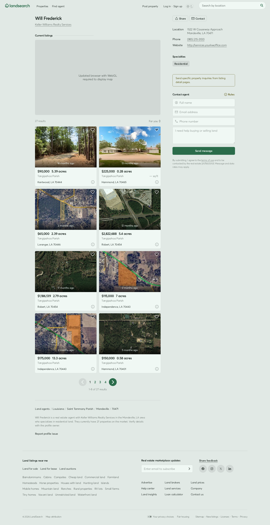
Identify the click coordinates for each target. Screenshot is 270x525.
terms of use (207, 160)
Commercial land (95, 477)
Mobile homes (30, 488)
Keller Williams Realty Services (53, 24)
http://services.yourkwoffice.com (207, 45)
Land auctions (67, 468)
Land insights (149, 494)
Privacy (244, 516)
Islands (105, 483)
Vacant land (45, 494)
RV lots (98, 488)
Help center (148, 488)
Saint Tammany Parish (80, 408)
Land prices (197, 482)
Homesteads (29, 483)
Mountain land (50, 488)
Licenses (225, 516)
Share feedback (208, 460)
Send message (203, 150)
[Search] (262, 5)
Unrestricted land (65, 494)
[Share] (180, 18)
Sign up (177, 6)
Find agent (58, 6)
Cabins (47, 477)
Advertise (146, 482)
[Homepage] (15, 5)
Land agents (42, 408)
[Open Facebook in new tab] (203, 469)
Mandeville (102, 408)
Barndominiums (31, 477)
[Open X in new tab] (221, 469)
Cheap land (75, 477)
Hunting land (90, 483)
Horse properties (48, 483)
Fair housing (183, 516)
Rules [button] (231, 94)
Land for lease (48, 468)
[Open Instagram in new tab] (212, 469)
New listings (212, 516)
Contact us (197, 494)
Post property (150, 6)
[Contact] (198, 18)
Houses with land (71, 483)
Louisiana (58, 408)
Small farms (112, 488)
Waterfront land (87, 494)
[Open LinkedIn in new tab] (230, 469)
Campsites (60, 477)
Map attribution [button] (53, 516)
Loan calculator (174, 494)
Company (196, 488)
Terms (235, 516)
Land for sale (30, 468)
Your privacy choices (163, 516)
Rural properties (83, 488)
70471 (115, 408)
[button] (42, 160)
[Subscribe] (189, 469)
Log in (167, 6)
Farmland (113, 477)
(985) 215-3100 (195, 39)
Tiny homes (29, 494)
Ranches (66, 488)
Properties (42, 6)
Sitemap (199, 516)
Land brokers (172, 482)
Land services (173, 488)
